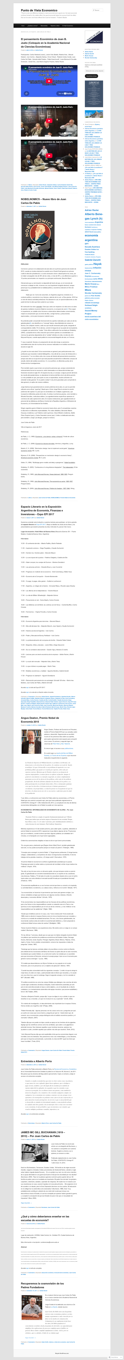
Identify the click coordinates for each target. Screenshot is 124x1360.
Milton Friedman (91, 287)
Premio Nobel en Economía (67, 497)
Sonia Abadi (29, 709)
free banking (89, 252)
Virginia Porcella (58, 709)
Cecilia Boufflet (52, 700)
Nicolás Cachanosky (91, 58)
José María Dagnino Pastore (60, 186)
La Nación (54, 1307)
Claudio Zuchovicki (62, 700)
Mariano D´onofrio (26, 707)
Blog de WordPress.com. (62, 1353)
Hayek (97, 264)
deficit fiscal (89, 232)
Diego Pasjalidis (31, 702)
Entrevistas (31, 1123)
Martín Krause (89, 56)
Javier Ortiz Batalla (46, 186)
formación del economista (61, 1272)
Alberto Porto (45, 1123)
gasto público (89, 264)
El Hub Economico (67, 26)
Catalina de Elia (43, 700)
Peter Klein (56, 744)
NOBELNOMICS (55, 497)
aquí (27, 687)
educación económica (48, 1272)
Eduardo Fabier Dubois (51, 702)
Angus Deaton (45, 1050)
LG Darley (88, 173)
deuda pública (97, 232)
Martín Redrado (46, 707)
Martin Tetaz (63, 707)
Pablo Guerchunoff (67, 188)
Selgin (95, 305)
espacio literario (63, 702)
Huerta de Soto (89, 268)
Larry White (98, 278)
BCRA (94, 225)
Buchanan (44, 1207)
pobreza (87, 298)
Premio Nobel (66, 1050)
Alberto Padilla (30, 698)
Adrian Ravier (42, 185)
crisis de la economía (60, 1342)
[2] (30, 323)
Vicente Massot (37, 709)
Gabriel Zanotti (41, 703)
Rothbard (88, 305)
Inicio (22, 26)
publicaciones (69, 748)
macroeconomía (97, 281)
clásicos (51, 1342)
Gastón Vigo (48, 703)
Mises (88, 289)
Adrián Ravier (39, 50)
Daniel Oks (70, 185)
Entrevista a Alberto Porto (36, 1061)
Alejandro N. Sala (60, 698)
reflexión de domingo (92, 303)
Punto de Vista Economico (39, 10)
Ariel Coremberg (69, 698)
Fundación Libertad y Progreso (93, 257)
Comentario (31, 696)
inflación (97, 267)
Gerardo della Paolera (27, 186)
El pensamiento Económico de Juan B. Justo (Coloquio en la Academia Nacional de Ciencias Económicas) (45, 42)
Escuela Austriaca (92, 246)
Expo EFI (70, 702)
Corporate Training (96, 229)
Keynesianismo (95, 276)
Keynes (88, 276)
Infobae (88, 270)
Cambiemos (94, 227)
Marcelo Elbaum (68, 705)
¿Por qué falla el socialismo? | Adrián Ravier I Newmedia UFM (93, 169)
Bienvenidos (44, 26)
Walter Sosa (66, 709)
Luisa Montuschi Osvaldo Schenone (34, 188)
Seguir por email (90, 62)
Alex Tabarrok (65, 744)
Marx (98, 284)
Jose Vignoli (27, 705)
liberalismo (88, 281)
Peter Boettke (95, 296)
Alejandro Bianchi (40, 698)
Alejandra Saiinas (52, 185)
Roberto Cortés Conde (30, 190)
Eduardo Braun (40, 702)
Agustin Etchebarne (55, 696)
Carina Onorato (34, 700)
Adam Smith (45, 1342)
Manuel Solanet (49, 188)
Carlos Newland (61, 185)
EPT (87, 243)
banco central (89, 225)
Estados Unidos (90, 249)
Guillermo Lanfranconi (58, 703)
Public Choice (89, 300)
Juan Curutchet (48, 705)
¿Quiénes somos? (33, 26)
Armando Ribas (25, 700)
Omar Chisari (57, 188)
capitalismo (88, 229)
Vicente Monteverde (47, 709)
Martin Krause (55, 707)
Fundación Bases (89, 254)
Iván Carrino (37, 186)
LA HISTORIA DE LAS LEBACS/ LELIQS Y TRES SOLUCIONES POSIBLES (93, 153)
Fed (97, 249)
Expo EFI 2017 (41, 524)
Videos (30, 185)
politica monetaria (94, 298)
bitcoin (99, 225)
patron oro (88, 296)
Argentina (99, 222)
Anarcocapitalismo (89, 222)
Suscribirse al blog (91, 76)
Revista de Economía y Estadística (65, 1069)
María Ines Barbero (58, 705)
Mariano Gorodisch (36, 707)
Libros (30, 497)
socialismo (88, 308)
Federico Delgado (31, 703)
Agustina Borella (66, 696)
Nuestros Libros (55, 26)
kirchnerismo (89, 279)
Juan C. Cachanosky (92, 273)
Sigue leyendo (26, 1203)
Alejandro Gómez (50, 698)
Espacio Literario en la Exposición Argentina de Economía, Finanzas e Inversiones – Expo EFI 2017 (42, 510)
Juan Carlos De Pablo (44, 497)
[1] (67, 309)
